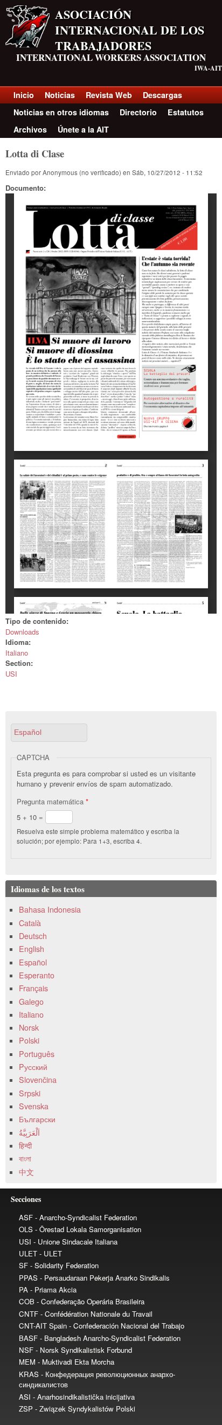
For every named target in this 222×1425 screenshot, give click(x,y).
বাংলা (25, 1158)
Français (33, 988)
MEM (27, 1362)
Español (33, 962)
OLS (26, 1229)
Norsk (29, 1027)
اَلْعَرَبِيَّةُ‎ (29, 1132)
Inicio (23, 94)
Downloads (22, 632)
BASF (28, 1338)
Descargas (162, 94)
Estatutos (186, 112)
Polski (29, 1040)
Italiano (16, 653)
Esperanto (36, 975)
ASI (25, 1397)
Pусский (33, 1066)
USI (11, 674)
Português (36, 1053)
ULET (28, 1253)
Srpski (29, 1093)
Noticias (60, 94)
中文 (26, 1171)
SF (23, 1265)
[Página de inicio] (27, 44)
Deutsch (33, 935)
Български (37, 1119)
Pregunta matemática (52, 801)
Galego (31, 1001)
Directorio (138, 112)
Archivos (30, 129)
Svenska (33, 1106)
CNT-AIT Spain (43, 1325)
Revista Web (109, 94)
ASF (26, 1217)
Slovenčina (38, 1079)
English (31, 948)
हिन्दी (25, 1145)
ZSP (26, 1408)
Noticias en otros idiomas (61, 112)
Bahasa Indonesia (50, 909)
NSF (26, 1350)
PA (23, 1289)
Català (30, 922)
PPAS (28, 1278)
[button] (49, 732)
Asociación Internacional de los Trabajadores (129, 29)
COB (26, 1301)
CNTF (28, 1314)
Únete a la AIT (83, 129)
